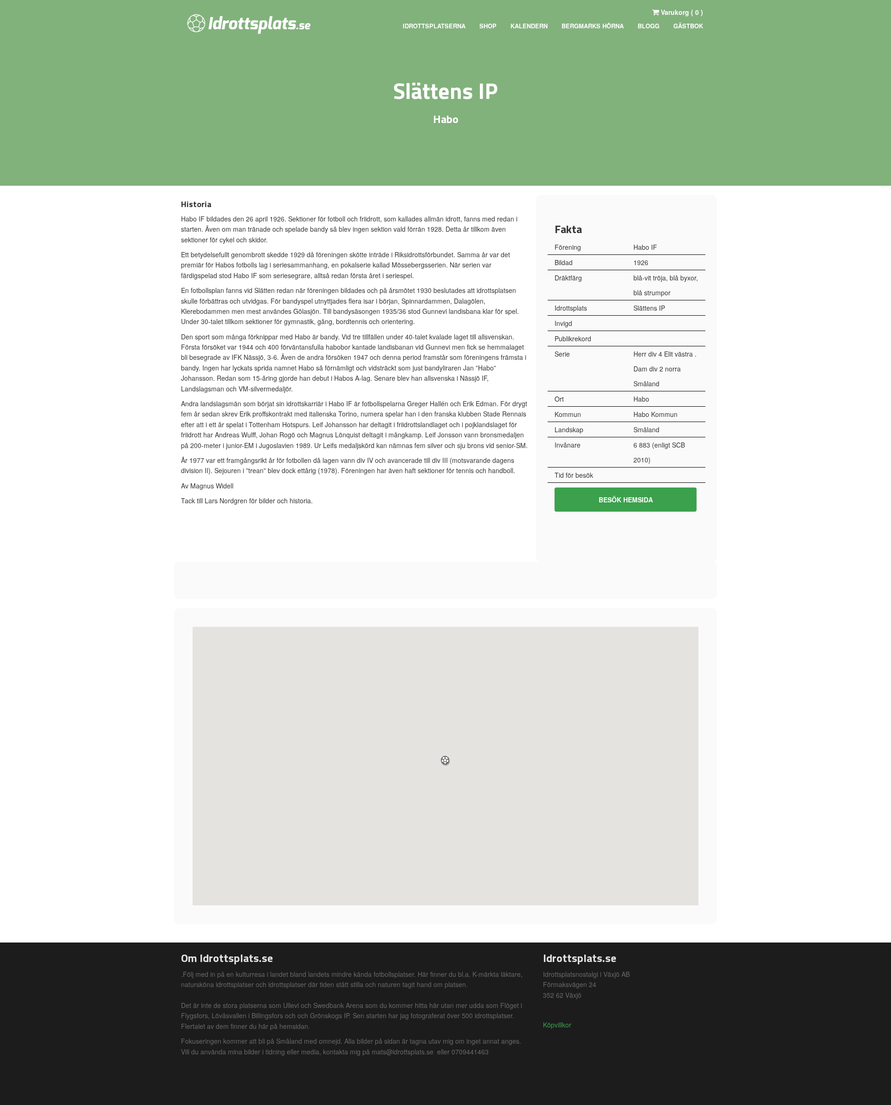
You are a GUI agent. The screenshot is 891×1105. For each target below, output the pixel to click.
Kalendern (529, 25)
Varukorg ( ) (681, 12)
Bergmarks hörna (593, 25)
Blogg (648, 25)
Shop (488, 25)
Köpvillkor (557, 1024)
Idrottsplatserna (434, 25)
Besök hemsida (626, 499)
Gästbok (688, 25)
